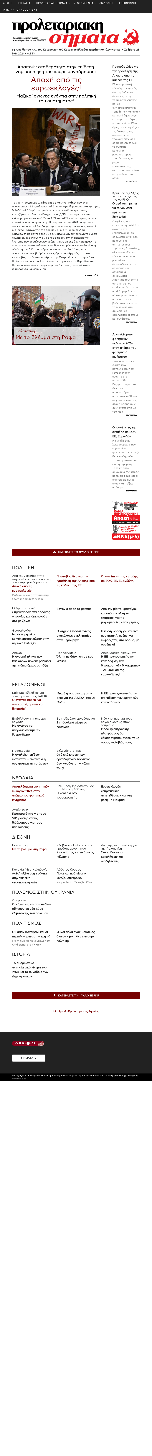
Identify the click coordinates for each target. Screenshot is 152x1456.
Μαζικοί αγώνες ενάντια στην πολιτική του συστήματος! (56, 98)
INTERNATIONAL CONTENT (20, 10)
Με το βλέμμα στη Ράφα (46, 337)
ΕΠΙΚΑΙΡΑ (24, 3)
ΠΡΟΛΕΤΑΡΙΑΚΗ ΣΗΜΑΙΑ (51, 3)
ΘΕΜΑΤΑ (27, 1058)
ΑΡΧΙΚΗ (7, 3)
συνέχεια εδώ (91, 275)
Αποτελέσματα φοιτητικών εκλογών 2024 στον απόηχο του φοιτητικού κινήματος (124, 346)
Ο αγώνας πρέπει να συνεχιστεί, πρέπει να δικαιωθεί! (124, 210)
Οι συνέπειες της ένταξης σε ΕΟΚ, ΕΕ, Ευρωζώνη (124, 432)
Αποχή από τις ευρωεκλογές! (56, 84)
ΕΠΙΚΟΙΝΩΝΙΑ (128, 3)
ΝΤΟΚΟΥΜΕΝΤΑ (83, 3)
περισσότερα (131, 181)
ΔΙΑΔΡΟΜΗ (106, 3)
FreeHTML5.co (19, 1079)
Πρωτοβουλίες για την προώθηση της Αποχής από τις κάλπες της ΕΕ (125, 73)
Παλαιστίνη (25, 331)
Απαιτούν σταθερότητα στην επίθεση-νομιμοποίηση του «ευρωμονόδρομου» (56, 69)
